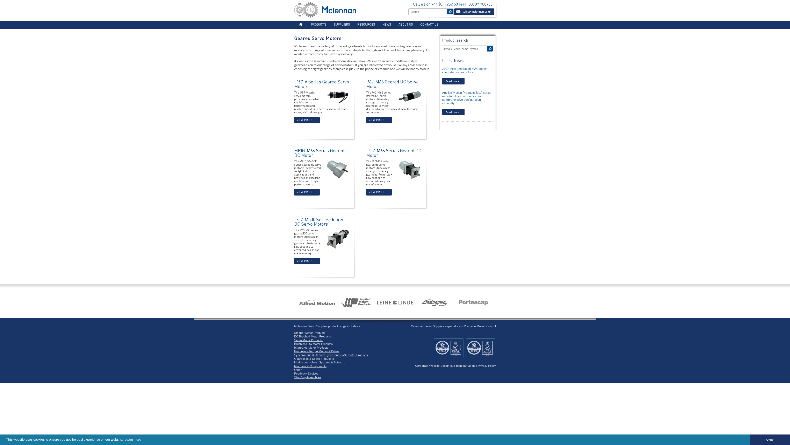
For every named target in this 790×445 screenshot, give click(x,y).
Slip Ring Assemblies (307, 377)
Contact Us (429, 24)
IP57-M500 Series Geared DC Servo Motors (319, 221)
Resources (366, 24)
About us (405, 24)
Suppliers (342, 24)
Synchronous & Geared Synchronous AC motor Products (331, 355)
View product (307, 120)
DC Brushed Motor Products (312, 336)
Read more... (453, 81)
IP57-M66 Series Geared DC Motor (393, 153)
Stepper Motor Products (309, 332)
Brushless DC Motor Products (313, 343)
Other (298, 369)
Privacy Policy (487, 365)
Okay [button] (770, 439)
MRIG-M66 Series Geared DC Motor (319, 153)
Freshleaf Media (464, 365)
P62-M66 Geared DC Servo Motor (392, 84)
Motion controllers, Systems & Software (319, 362)
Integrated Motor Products (311, 347)
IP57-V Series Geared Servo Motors (321, 84)
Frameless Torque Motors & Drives (316, 351)
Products (318, 24)
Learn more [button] (132, 439)
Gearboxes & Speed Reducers (314, 358)
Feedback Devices (306, 373)
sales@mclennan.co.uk (476, 11)
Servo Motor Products (308, 340)
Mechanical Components (310, 366)
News (386, 24)
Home (300, 25)
